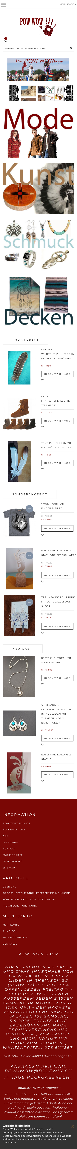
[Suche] (71, 48)
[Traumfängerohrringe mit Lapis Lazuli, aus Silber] (19, 615)
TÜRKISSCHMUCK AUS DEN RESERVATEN (29, 899)
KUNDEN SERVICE (14, 829)
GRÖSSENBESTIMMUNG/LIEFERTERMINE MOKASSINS (36, 893)
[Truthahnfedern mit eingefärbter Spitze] (19, 461)
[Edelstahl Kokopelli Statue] (19, 772)
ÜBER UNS (9, 886)
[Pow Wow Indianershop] (38, 26)
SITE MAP (9, 867)
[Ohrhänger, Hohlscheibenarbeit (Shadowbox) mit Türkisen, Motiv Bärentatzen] (19, 723)
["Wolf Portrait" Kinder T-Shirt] (19, 522)
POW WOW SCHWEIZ (16, 823)
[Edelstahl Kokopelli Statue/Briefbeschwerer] (19, 568)
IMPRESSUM (10, 842)
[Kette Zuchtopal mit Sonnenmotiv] (19, 676)
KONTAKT (9, 848)
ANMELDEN (10, 931)
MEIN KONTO (11, 924)
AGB (6, 836)
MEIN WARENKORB (15, 937)
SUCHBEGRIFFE (13, 855)
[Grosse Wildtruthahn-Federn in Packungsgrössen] (19, 367)
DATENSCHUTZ (12, 861)
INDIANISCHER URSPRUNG (20, 905)
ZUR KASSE (10, 943)
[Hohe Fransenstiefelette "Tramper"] (19, 414)
